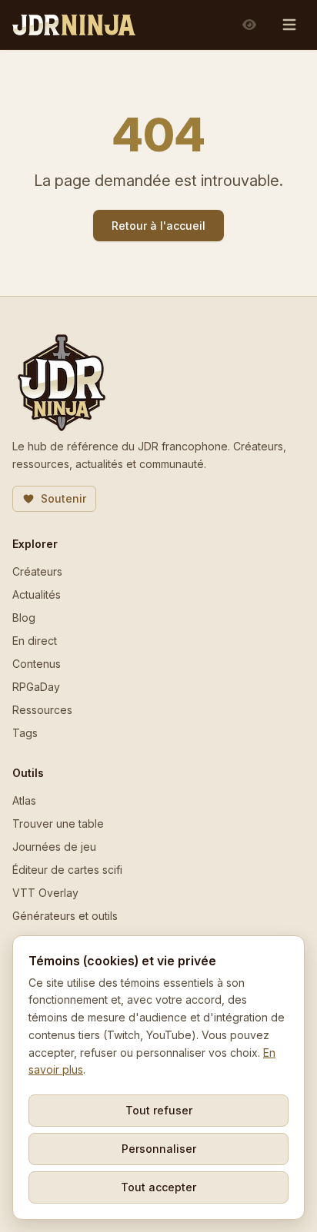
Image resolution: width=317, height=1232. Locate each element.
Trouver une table (58, 823)
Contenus (36, 663)
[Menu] (289, 24)
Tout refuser (158, 1110)
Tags (25, 732)
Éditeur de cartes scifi (67, 869)
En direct (34, 640)
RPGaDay (36, 686)
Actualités (36, 594)
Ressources (42, 709)
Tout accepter (158, 1187)
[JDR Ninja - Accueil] (73, 25)
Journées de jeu (54, 846)
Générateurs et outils (65, 915)
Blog (23, 617)
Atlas (24, 800)
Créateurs (37, 571)
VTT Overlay (45, 892)
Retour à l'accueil (158, 225)
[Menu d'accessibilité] (249, 24)
